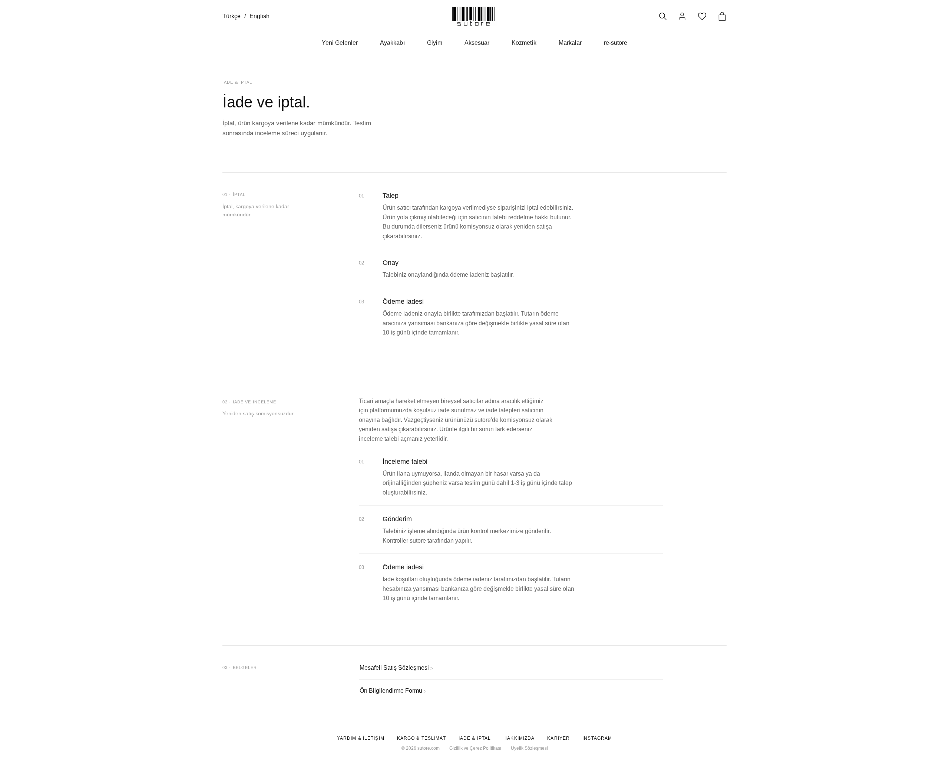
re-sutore (615, 43)
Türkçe (231, 16)
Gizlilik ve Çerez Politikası (475, 748)
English (259, 16)
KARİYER (558, 738)
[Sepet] (722, 16)
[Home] (473, 16)
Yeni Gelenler (340, 43)
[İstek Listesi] (702, 16)
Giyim (434, 43)
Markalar (570, 43)
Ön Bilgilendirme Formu (393, 691)
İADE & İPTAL (475, 738)
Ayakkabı (392, 43)
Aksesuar (476, 43)
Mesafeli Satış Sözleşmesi (396, 668)
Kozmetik (524, 43)
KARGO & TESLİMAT (421, 738)
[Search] (662, 16)
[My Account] (682, 16)
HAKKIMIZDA (519, 738)
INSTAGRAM (597, 738)
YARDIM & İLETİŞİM (360, 738)
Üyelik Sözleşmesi (529, 748)
